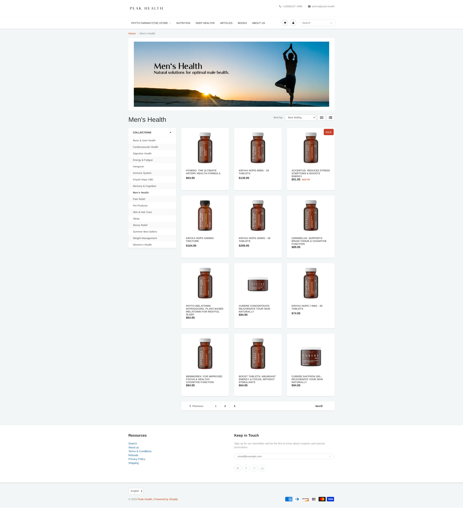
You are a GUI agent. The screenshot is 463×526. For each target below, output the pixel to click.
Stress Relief (140, 225)
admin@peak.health (323, 6)
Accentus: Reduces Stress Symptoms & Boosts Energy (311, 173)
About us (258, 23)
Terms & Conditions (140, 451)
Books (242, 23)
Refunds (133, 455)
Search (132, 443)
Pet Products (140, 205)
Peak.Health (145, 499)
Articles (226, 23)
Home (132, 33)
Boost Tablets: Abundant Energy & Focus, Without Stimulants (257, 379)
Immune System (142, 173)
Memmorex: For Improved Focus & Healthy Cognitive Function (204, 379)
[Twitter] (237, 468)
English (135, 490)
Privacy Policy (136, 458)
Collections (142, 132)
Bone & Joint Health (144, 140)
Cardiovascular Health (145, 146)
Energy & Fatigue (143, 160)
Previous (197, 406)
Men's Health (141, 192)
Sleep (136, 218)
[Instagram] (254, 468)
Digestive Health (142, 153)
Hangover (138, 166)
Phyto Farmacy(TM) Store (149, 23)
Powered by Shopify (166, 499)
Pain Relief (139, 199)
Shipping (133, 462)
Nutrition (183, 23)
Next (318, 406)
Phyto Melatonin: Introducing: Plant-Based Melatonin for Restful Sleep (204, 310)
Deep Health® (205, 23)
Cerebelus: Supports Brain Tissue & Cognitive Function (309, 241)
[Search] (331, 23)
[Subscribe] (330, 456)
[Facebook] (246, 468)
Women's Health (142, 244)
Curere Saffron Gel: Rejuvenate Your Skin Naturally (307, 379)
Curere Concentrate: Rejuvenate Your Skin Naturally (254, 308)
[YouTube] (262, 468)
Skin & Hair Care (142, 212)
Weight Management (145, 238)
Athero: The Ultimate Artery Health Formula (203, 172)
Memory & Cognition (144, 186)
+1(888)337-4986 (292, 6)
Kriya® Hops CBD (143, 179)
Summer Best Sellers (145, 231)
